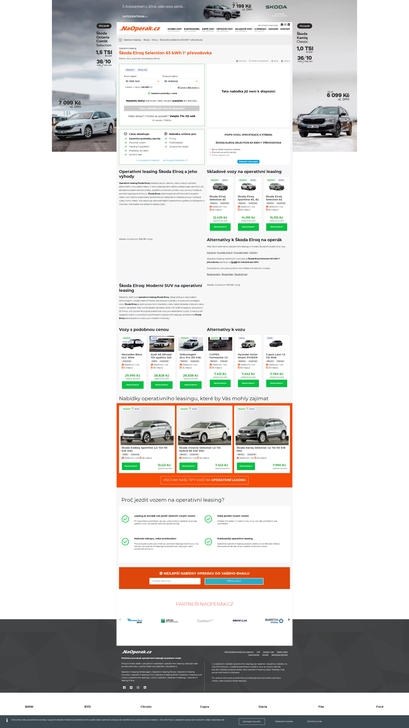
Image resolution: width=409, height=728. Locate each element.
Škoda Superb (213, 274)
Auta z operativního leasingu (136, 678)
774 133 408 (187, 116)
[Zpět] (121, 40)
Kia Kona (211, 253)
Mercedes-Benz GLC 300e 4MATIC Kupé (132, 357)
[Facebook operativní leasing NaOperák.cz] (282, 25)
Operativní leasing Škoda (164, 672)
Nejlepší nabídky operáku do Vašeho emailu (206, 573)
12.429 (234, 262)
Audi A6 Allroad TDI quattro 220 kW (161, 357)
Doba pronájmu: (170, 76)
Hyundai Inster (241, 253)
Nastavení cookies (284, 721)
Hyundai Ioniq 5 (224, 253)
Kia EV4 (253, 253)
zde (222, 720)
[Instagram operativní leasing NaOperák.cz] (285, 25)
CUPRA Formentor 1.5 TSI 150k (218, 357)
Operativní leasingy (177, 678)
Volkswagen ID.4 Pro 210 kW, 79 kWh (190, 357)
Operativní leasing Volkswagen (136, 672)
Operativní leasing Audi (191, 675)
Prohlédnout (220, 227)
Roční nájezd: (130, 76)
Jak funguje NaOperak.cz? (175, 160)
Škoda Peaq (227, 274)
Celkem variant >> (190, 87)
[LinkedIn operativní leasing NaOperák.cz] (289, 25)
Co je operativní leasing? (148, 160)
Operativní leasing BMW (166, 675)
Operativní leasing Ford (142, 675)
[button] (289, 620)
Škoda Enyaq (241, 274)
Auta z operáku (158, 678)
